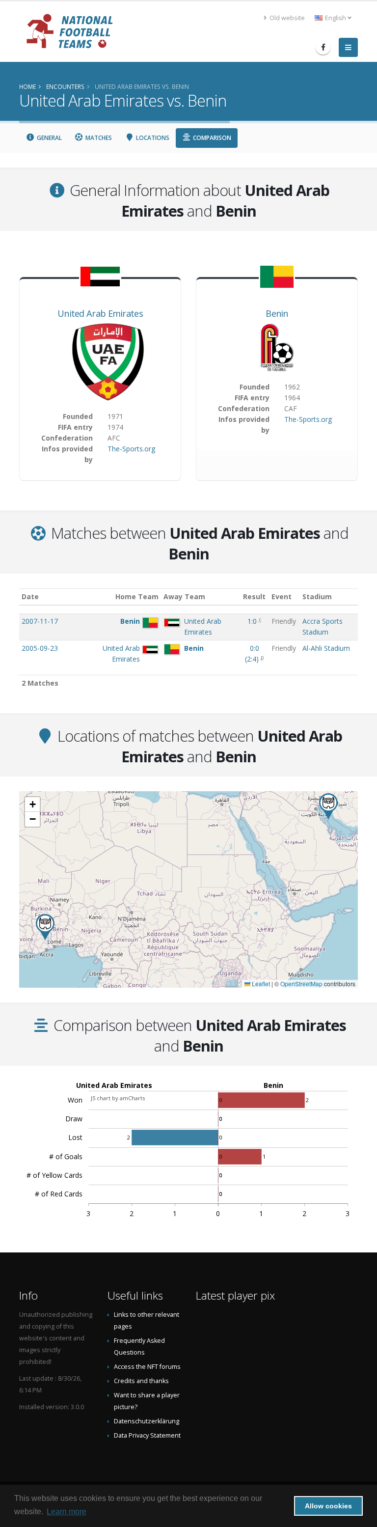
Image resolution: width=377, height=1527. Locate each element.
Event (281, 596)
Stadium (317, 596)
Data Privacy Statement (147, 1435)
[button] (328, 806)
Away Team (184, 596)
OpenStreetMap (301, 983)
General (48, 138)
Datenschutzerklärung (146, 1421)
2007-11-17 (40, 621)
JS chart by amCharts (118, 1098)
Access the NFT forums (147, 1366)
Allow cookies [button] (328, 1506)
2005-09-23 (40, 648)
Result (254, 596)
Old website (286, 18)
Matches (98, 138)
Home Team (137, 596)
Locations (152, 138)
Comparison (211, 138)
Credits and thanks (141, 1381)
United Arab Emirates (100, 313)
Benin (277, 313)
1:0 (253, 621)
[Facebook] (323, 47)
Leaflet (260, 983)
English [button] (335, 18)
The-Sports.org (131, 448)
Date (30, 596)
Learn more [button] (66, 1511)
